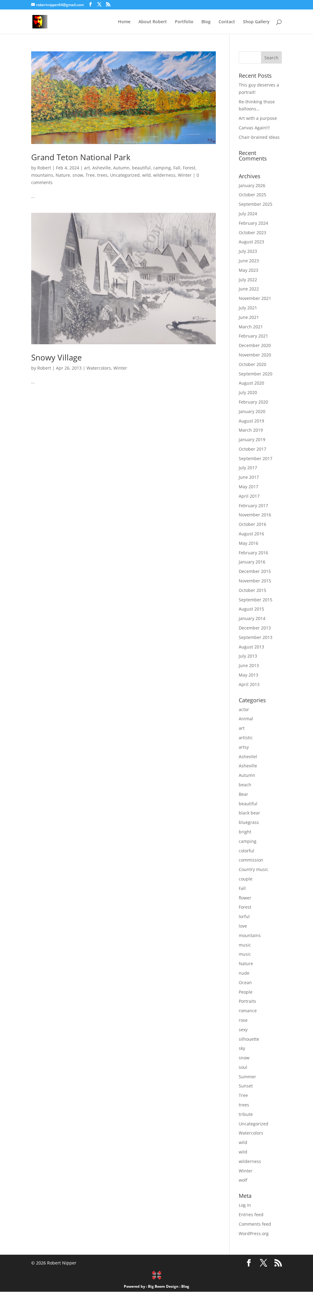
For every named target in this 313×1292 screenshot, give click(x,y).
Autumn (121, 168)
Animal (246, 719)
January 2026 (252, 185)
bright (245, 832)
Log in (245, 1205)
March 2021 (251, 327)
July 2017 (248, 468)
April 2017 (249, 496)
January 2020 (252, 411)
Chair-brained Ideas (259, 137)
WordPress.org (254, 1233)
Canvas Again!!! (254, 128)
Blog (206, 22)
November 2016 (255, 515)
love (243, 926)
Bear (243, 794)
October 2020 (252, 364)
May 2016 (248, 543)
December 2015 (255, 571)
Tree (90, 175)
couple (245, 879)
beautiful (141, 168)
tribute (246, 1114)
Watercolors (99, 368)
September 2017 (255, 458)
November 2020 (255, 355)
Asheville (101, 168)
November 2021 (255, 298)
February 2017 (253, 505)
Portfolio (184, 22)
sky (242, 1048)
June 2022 (249, 289)
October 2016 (252, 524)
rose (243, 1020)
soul (243, 1067)
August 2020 (251, 383)
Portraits (247, 1001)
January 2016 (252, 562)
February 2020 (253, 402)
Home (124, 22)
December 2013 (255, 628)
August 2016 (251, 534)
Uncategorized (125, 175)
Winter (185, 175)
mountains (42, 175)
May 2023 (248, 270)
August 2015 (251, 609)
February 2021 (253, 336)
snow (77, 175)
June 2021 (249, 317)
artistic (246, 737)
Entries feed (251, 1214)
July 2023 (248, 251)
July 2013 (248, 656)
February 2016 (253, 553)
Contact (227, 22)
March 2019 (251, 430)
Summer (247, 1077)
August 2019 (251, 421)
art (87, 168)
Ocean (245, 982)
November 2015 (255, 581)
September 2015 (255, 600)
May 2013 (248, 675)
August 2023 (251, 242)
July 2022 (248, 279)
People (245, 992)
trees (102, 175)
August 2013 (251, 647)
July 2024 (248, 213)
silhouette (249, 1039)
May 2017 (248, 486)
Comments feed (255, 1224)
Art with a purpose (258, 118)
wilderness (164, 175)
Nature (63, 175)
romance (248, 1010)
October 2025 (252, 194)
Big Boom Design (163, 1286)
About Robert (152, 22)
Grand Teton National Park (81, 157)
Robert (44, 168)
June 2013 (249, 665)
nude (244, 973)
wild (146, 175)
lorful (244, 916)
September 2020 (255, 374)
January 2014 (252, 618)
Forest (189, 168)
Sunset (246, 1086)
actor (244, 709)
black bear (249, 813)
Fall (176, 168)
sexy (243, 1029)
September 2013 (255, 637)
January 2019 (252, 439)
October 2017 (252, 449)
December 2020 (255, 345)
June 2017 (249, 477)
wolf (243, 1180)
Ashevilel (248, 756)
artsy (244, 747)
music (245, 945)
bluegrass (249, 822)
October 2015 (252, 590)
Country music (253, 869)
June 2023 (249, 261)
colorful (246, 851)
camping (162, 168)
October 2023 (252, 232)
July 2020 (248, 392)
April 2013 (249, 684)
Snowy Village (56, 357)
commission (251, 860)
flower (245, 898)
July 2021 (248, 308)
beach (245, 785)
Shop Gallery (256, 22)
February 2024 (253, 223)
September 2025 (255, 204)
